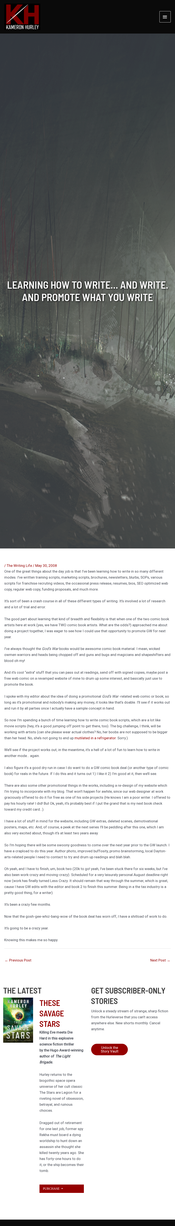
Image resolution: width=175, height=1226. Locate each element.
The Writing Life (19, 565)
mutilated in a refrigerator (95, 738)
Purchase (51, 1188)
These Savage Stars (51, 1013)
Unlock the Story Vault (109, 1049)
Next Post (160, 960)
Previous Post (18, 960)
